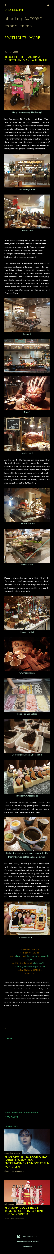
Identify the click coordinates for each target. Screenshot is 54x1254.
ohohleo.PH (13, 9)
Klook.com (11, 1116)
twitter (17, 956)
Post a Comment (17, 1171)
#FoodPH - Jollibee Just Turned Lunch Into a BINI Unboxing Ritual (23, 1211)
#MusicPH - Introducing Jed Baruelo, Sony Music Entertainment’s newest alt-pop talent (26, 1161)
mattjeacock (34, 1241)
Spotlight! (15, 38)
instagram (32, 956)
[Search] (48, 4)
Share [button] (6, 1029)
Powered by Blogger (29, 1236)
